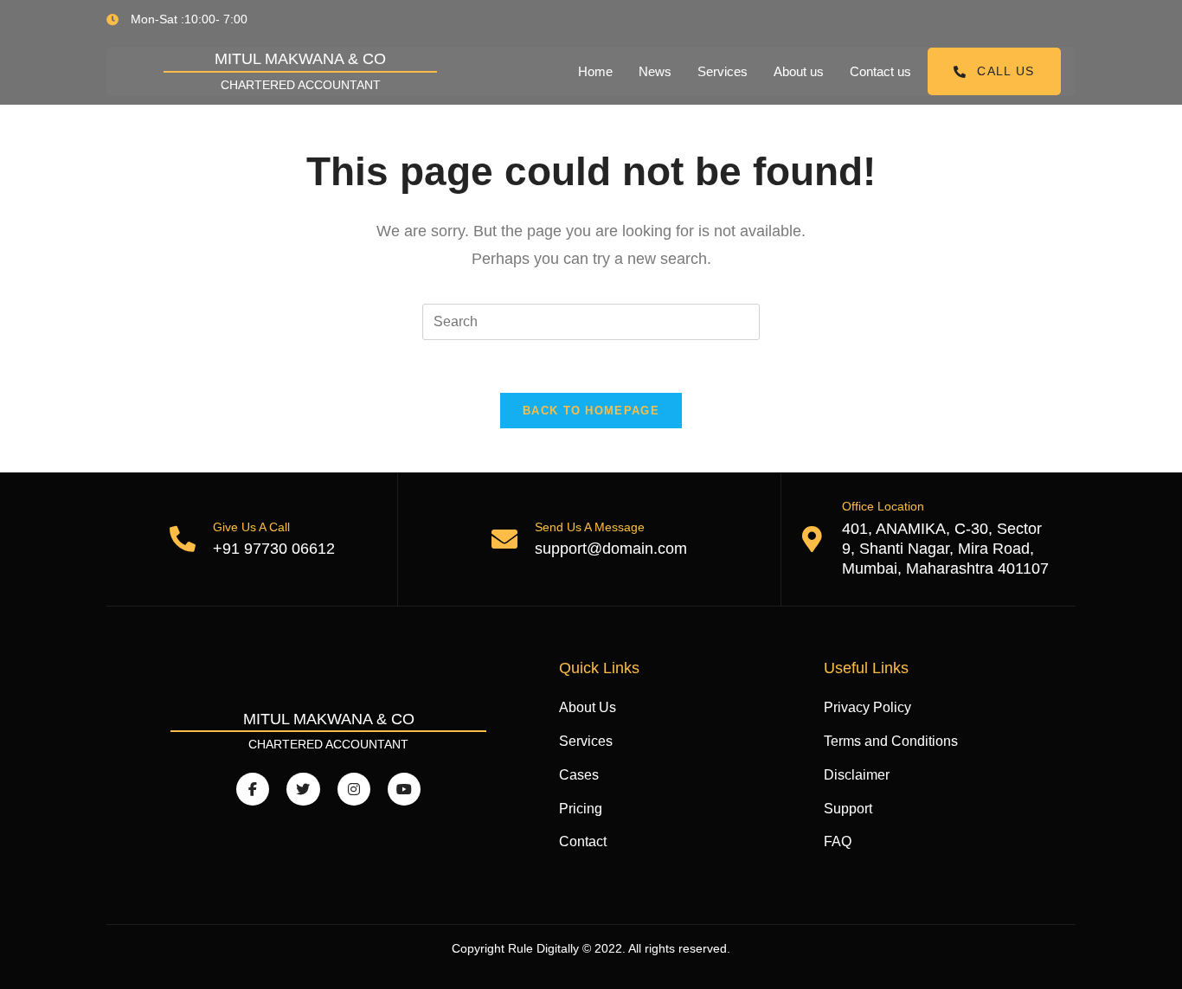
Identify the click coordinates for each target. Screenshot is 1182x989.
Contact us (880, 71)
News (655, 71)
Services (722, 71)
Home (595, 71)
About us (799, 71)
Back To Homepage (591, 410)
